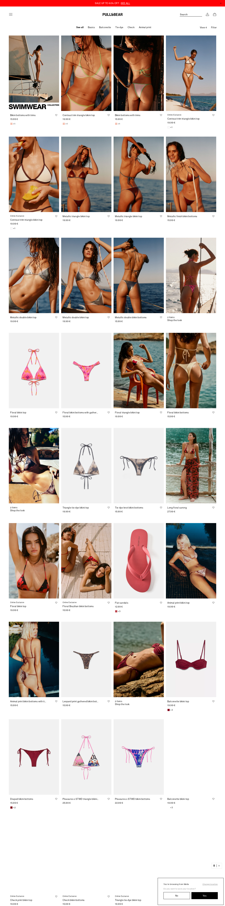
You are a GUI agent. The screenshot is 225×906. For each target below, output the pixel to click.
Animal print (145, 27)
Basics (91, 27)
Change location (210, 884)
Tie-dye (119, 27)
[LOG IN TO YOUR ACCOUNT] (207, 14)
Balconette (105, 27)
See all (80, 27)
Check (131, 27)
